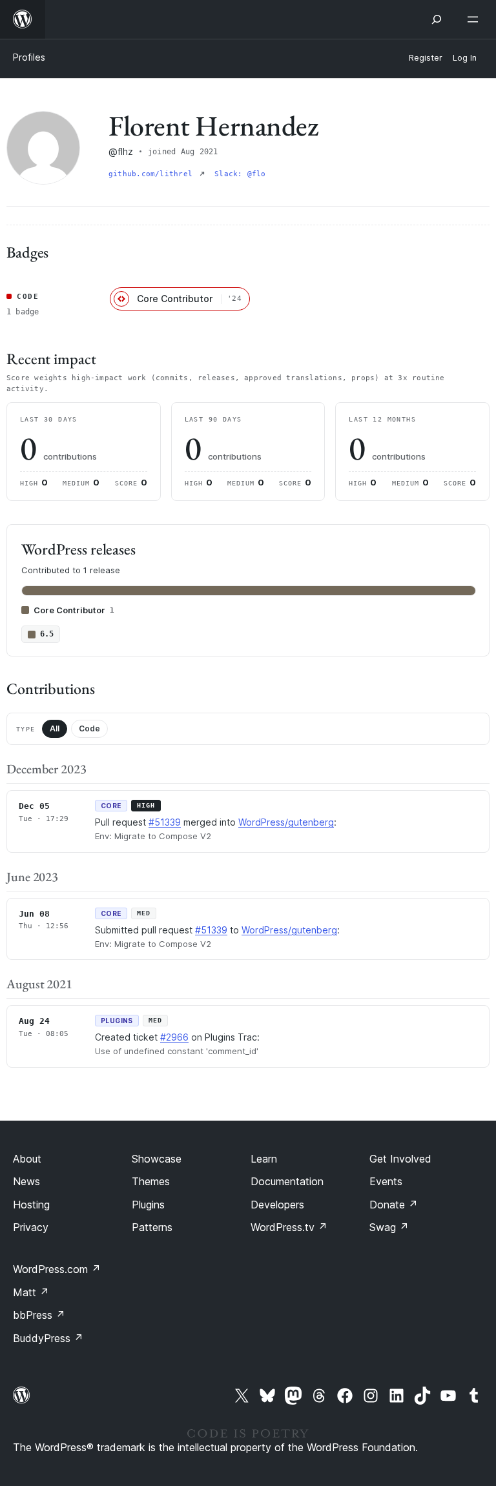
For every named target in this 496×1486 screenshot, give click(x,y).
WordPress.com (57, 1269)
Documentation (287, 1181)
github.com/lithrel (152, 174)
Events (385, 1181)
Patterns (152, 1227)
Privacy (30, 1227)
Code (89, 728)
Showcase (156, 1158)
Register (425, 58)
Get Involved (400, 1158)
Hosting (31, 1204)
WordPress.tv (289, 1227)
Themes (151, 1181)
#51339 (165, 822)
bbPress (39, 1314)
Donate (393, 1204)
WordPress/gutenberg (286, 822)
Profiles (29, 57)
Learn (264, 1158)
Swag (389, 1227)
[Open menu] (475, 19)
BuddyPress (48, 1338)
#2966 (174, 1037)
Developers (277, 1204)
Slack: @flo (239, 174)
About (27, 1158)
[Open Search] (436, 19)
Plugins (148, 1204)
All (54, 728)
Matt (31, 1292)
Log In (465, 58)
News (26, 1181)
